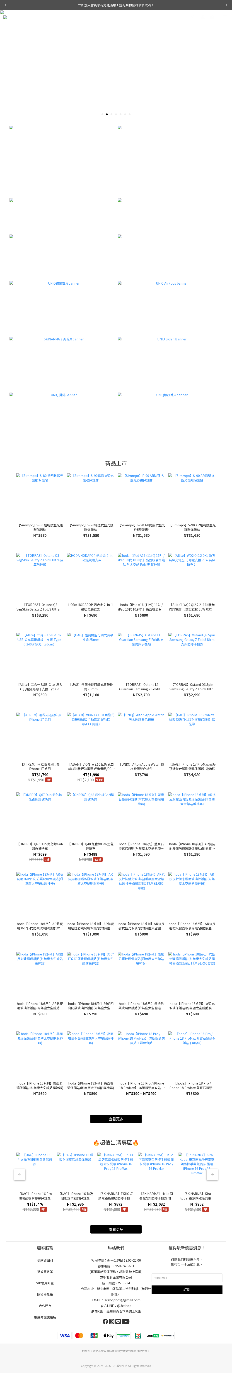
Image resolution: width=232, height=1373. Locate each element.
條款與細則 (45, 1260)
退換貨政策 (45, 1271)
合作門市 (45, 1305)
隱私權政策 (45, 1294)
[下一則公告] (226, 5)
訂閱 (187, 1289)
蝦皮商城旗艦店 (45, 1317)
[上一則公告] (6, 5)
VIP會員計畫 (45, 1283)
